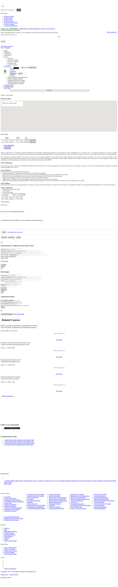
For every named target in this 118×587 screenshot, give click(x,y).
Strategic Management (100, 507)
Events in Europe (9, 21)
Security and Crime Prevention (102, 504)
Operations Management (77, 504)
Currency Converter (9, 549)
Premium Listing (8, 86)
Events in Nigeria (9, 16)
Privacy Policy (14, 574)
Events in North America (11, 22)
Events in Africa (8, 18)
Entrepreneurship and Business (35, 507)
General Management (55, 496)
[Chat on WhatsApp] (7, 396)
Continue (3, 264)
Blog (5, 530)
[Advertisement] (59, 410)
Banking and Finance (10, 506)
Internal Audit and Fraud (55, 502)
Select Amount (5, 256)
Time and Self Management (11, 517)
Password (3, 303)
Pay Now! (49, 90)
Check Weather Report (10, 547)
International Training (55, 504)
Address (3, 281)
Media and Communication (78, 497)
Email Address (5, 253)
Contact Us (43, 28)
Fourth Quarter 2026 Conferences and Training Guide (19, 440)
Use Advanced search (7, 46)
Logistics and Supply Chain (56, 508)
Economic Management (33, 500)
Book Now (13, 73)
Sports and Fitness (99, 505)
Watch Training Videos (10, 540)
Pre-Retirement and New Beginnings (81, 505)
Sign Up (52, 28)
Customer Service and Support (35, 496)
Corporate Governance (10, 511)
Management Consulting (77, 494)
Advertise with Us (9, 85)
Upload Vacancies (9, 533)
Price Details (7, 147)
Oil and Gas (74, 502)
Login (48, 28)
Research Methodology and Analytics (104, 500)
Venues (6, 539)
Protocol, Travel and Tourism (78, 508)
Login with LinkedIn (18, 314)
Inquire (20, 73)
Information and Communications (58, 500)
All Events (7, 66)
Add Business (36, 28)
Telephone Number (6, 251)
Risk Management (99, 502)
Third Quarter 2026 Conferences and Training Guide (19, 441)
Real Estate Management (101, 497)
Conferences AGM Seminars (12, 509)
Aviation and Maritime (10, 504)
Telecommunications (99, 508)
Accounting (7, 497)
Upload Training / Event (25, 28)
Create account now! (23, 305)
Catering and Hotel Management (13, 508)
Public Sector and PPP (100, 494)
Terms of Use (4, 574)
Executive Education (54, 494)
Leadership (52, 505)
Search (19, 10)
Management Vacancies (10, 531)
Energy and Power (32, 504)
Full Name (3, 249)
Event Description (9, 145)
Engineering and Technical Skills (36, 505)
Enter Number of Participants (9, 254)
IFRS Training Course (11, 232)
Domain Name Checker (10, 551)
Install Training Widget (10, 554)
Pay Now (4, 237)
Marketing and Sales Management (80, 496)
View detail (59, 340)
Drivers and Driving (32, 497)
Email (2, 302)
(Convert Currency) (4, 204)
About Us (7, 528)
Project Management (76, 507)
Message (3, 284)
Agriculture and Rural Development (14, 501)
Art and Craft (7, 503)
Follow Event (24, 67)
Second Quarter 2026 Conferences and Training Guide (19, 443)
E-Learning (30, 499)
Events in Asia (8, 19)
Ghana (21, 232)
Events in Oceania (9, 24)
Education (30, 502)
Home (6, 51)
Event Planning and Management (36, 508)
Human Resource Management (57, 499)
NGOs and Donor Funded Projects (80, 499)
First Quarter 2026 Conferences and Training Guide (18, 444)
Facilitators (7, 537)
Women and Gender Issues (11, 520)
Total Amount (4, 258)
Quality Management (100, 496)
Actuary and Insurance (10, 498)
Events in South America (11, 25)
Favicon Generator (9, 552)
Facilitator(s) (7, 148)
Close (2, 266)
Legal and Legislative (55, 507)
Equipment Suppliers (10, 534)
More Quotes (7, 484)
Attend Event (32, 67)
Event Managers (8, 536)
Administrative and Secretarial (12, 500)
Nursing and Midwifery (77, 500)
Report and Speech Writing (101, 499)
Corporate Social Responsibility (35, 494)
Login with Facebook (6, 314)
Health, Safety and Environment (57, 497)
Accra (18, 232)
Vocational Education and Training (13, 518)
